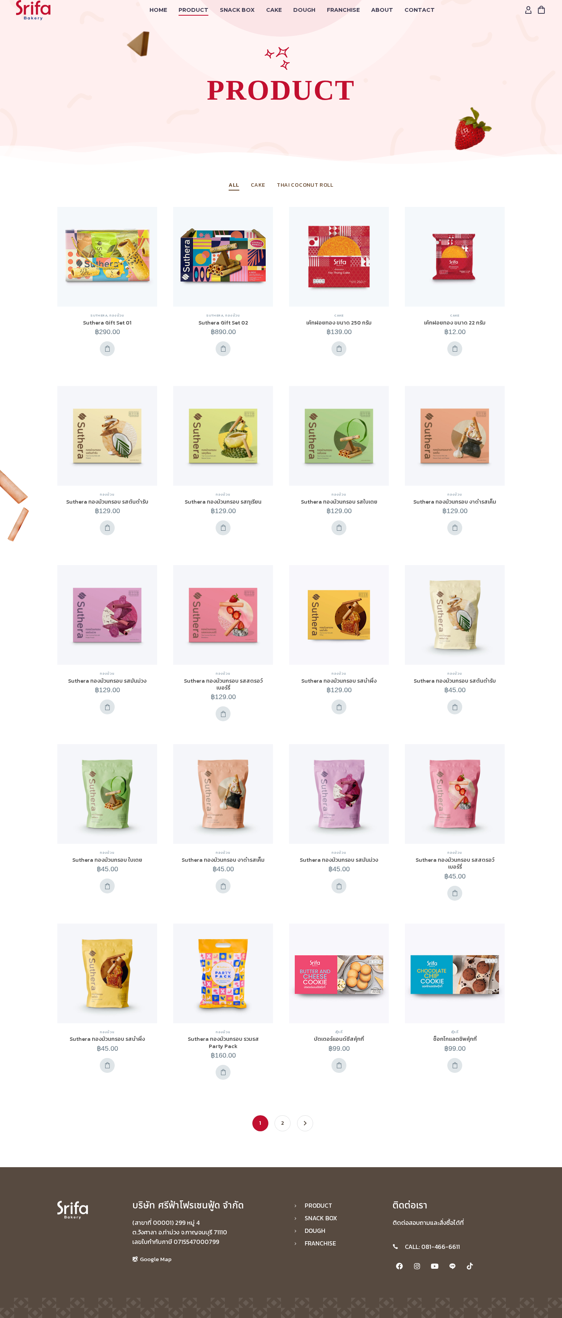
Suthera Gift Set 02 (223, 323)
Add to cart (107, 348)
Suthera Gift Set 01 (107, 323)
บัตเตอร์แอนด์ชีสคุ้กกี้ (339, 1039)
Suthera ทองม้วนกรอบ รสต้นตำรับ (107, 502)
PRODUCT (193, 9)
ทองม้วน (116, 315)
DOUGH (304, 9)
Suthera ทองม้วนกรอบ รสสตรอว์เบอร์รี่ (223, 684)
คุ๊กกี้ (339, 1032)
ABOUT (382, 9)
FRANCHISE (343, 9)
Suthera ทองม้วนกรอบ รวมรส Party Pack (223, 1042)
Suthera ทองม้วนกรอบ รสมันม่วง (107, 681)
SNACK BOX (237, 9)
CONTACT (419, 9)
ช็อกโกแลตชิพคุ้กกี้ (455, 1039)
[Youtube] (435, 1266)
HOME (158, 9)
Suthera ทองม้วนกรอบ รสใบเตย (339, 502)
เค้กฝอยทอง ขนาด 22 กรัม (455, 323)
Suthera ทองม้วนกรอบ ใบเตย (107, 860)
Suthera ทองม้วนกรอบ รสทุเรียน (223, 502)
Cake (274, 9)
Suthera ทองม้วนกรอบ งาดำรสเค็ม (454, 502)
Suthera (98, 315)
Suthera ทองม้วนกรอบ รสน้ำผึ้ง (339, 681)
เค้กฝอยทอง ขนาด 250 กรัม (339, 323)
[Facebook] (399, 1266)
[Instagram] (417, 1266)
